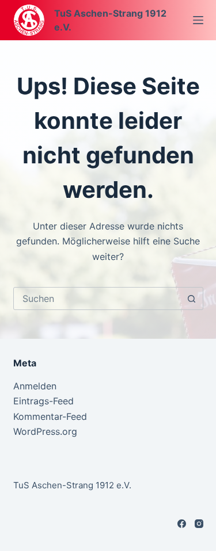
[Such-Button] (192, 298)
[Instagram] (199, 523)
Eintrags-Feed (43, 401)
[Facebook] (181, 523)
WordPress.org (45, 431)
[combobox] (97, 298)
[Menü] (198, 20)
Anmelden (34, 386)
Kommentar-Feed (50, 416)
